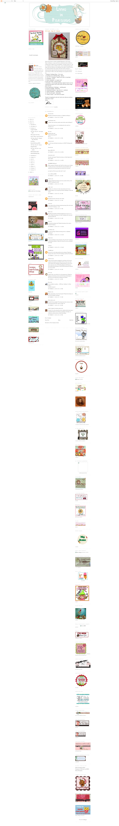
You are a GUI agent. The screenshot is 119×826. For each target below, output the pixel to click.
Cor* (49, 272)
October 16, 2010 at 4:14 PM (55, 288)
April (32, 164)
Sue (49, 131)
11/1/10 (85, 143)
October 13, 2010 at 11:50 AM (56, 247)
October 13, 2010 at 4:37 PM (55, 255)
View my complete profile (34, 83)
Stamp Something (50, 91)
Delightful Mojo (34, 146)
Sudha (49, 196)
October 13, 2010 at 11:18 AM (56, 226)
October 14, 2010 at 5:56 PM (55, 279)
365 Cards (68, 61)
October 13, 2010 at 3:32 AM (55, 200)
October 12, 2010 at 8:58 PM (55, 128)
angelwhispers (50, 120)
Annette (49, 178)
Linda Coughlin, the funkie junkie (54, 308)
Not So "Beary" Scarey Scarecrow (37, 136)
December (33, 124)
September (33, 155)
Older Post (71, 320)
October (32, 128)
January (32, 169)
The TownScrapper (51, 93)
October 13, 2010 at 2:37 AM (55, 184)
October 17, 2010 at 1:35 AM (55, 297)
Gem (49, 221)
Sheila (49, 211)
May (32, 162)
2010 (31, 123)
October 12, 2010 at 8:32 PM (55, 117)
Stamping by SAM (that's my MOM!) (82, 769)
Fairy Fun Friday (50, 81)
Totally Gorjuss (50, 94)
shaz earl (49, 113)
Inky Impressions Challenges (52, 87)
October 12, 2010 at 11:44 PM (55, 160)
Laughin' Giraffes (34, 129)
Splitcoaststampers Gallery (80, 767)
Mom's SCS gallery (78, 770)
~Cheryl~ (50, 245)
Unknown (50, 141)
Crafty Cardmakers (50, 80)
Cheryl (49, 237)
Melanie (49, 291)
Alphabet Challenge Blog (51, 74)
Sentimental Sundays (51, 90)
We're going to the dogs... (35, 134)
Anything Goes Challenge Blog (53, 75)
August (32, 157)
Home (59, 320)
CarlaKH (49, 250)
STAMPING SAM (51, 163)
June (32, 161)
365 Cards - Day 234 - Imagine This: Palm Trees (36, 139)
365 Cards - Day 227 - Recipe (36, 144)
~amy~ (49, 187)
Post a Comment (48, 318)
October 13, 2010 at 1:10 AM (55, 175)
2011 (31, 121)
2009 (31, 172)
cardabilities (48, 78)
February (33, 168)
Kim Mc (36, 65)
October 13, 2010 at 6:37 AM (55, 208)
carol (49, 203)
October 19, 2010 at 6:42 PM (55, 315)
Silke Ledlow (50, 300)
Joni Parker (50, 229)
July (32, 159)
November (33, 126)
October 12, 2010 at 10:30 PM (55, 152)
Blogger (85, 819)
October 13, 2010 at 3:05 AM (55, 193)
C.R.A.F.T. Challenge (51, 77)
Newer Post (47, 320)
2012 (31, 119)
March (32, 166)
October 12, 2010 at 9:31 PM (55, 138)
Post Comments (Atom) (54, 322)
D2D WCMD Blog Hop (35, 153)
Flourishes (48, 82)
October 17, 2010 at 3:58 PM (55, 305)
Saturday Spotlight (50, 88)
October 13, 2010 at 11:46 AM (56, 234)
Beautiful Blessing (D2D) (35, 143)
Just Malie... (33, 141)
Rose (49, 282)
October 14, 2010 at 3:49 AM (55, 269)
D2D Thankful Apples (35, 151)
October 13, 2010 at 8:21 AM (55, 218)
